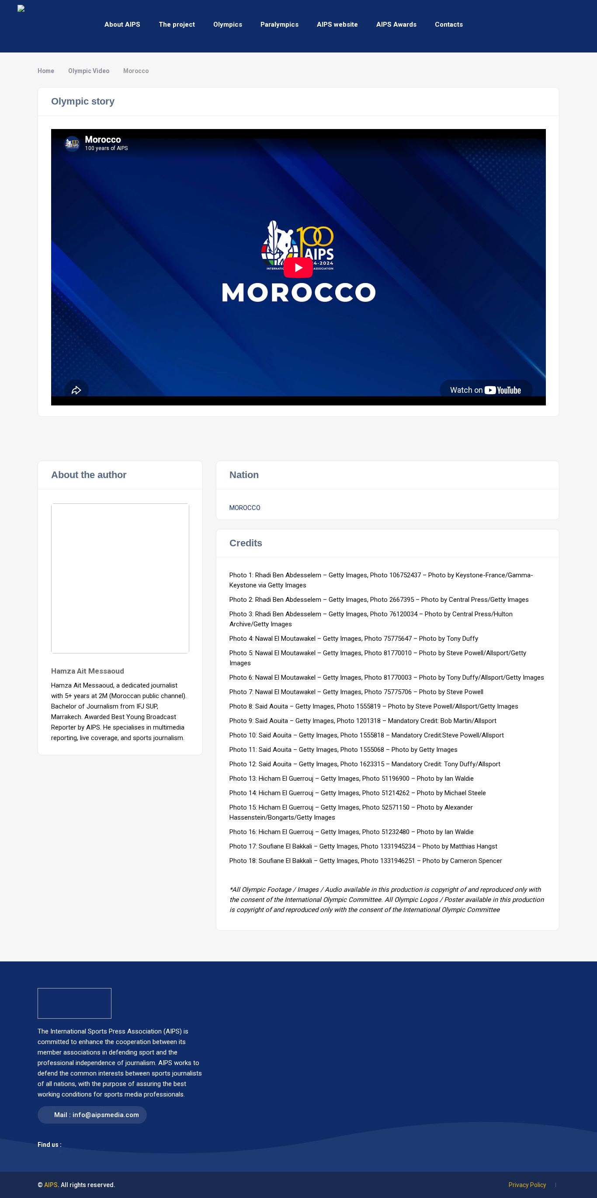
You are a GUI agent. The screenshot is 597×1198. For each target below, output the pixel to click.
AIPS (51, 1184)
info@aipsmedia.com (106, 1115)
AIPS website (337, 24)
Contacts (449, 24)
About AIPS (122, 24)
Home (46, 70)
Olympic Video (88, 70)
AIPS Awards (396, 24)
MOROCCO (244, 508)
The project (177, 24)
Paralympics (279, 24)
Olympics (227, 24)
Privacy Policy (527, 1184)
